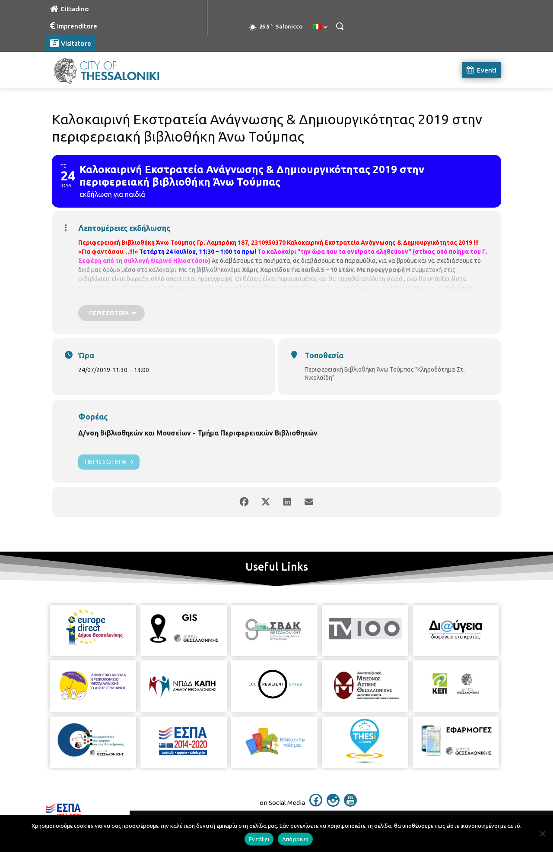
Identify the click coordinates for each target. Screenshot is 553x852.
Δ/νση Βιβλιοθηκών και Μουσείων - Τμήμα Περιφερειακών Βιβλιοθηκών (198, 433)
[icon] (315, 804)
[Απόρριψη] (542, 833)
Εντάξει (259, 839)
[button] (340, 26)
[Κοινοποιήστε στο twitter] (265, 502)
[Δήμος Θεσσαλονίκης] (115, 70)
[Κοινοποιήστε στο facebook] (244, 502)
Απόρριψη (295, 839)
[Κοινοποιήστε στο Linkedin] (287, 502)
